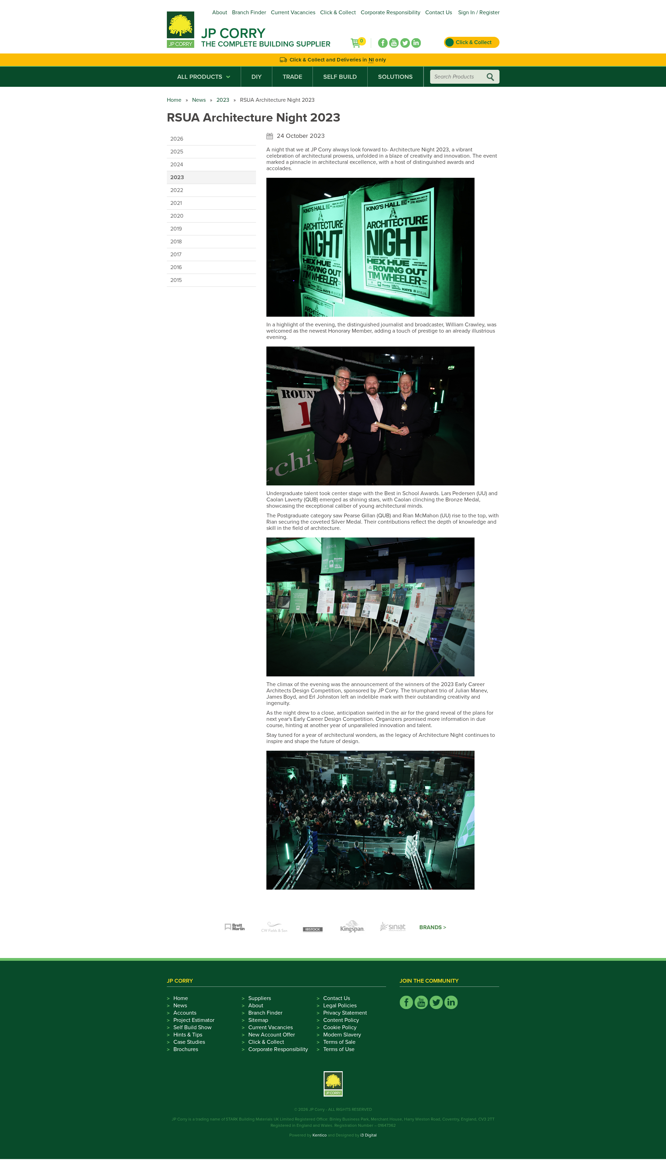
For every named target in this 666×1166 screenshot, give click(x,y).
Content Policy (341, 1020)
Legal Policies (340, 1005)
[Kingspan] (353, 927)
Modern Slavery (342, 1034)
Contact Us (438, 12)
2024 (176, 164)
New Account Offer (271, 1034)
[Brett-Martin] (234, 927)
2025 (176, 151)
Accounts (184, 1012)
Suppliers (259, 998)
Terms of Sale (339, 1042)
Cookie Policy (340, 1027)
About (219, 12)
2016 (176, 267)
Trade (292, 77)
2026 (176, 138)
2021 (176, 203)
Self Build (340, 77)
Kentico (320, 1135)
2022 (176, 190)
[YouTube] (394, 43)
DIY (256, 77)
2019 (176, 228)
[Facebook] (383, 43)
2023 (222, 100)
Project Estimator (193, 1020)
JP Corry (233, 33)
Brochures (185, 1049)
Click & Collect (338, 12)
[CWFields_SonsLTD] (274, 927)
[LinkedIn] (416, 43)
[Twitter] (405, 43)
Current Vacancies (293, 12)
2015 (176, 280)
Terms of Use (339, 1049)
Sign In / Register (479, 12)
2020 (176, 216)
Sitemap (258, 1020)
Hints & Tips (187, 1034)
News (199, 100)
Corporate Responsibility (390, 12)
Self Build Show (192, 1027)
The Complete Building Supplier (266, 44)
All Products (199, 77)
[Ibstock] (313, 927)
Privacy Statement (345, 1012)
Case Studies (189, 1042)
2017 (175, 254)
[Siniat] (393, 927)
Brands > (432, 927)
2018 (176, 241)
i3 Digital (368, 1135)
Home (174, 100)
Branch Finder (249, 12)
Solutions (395, 77)
